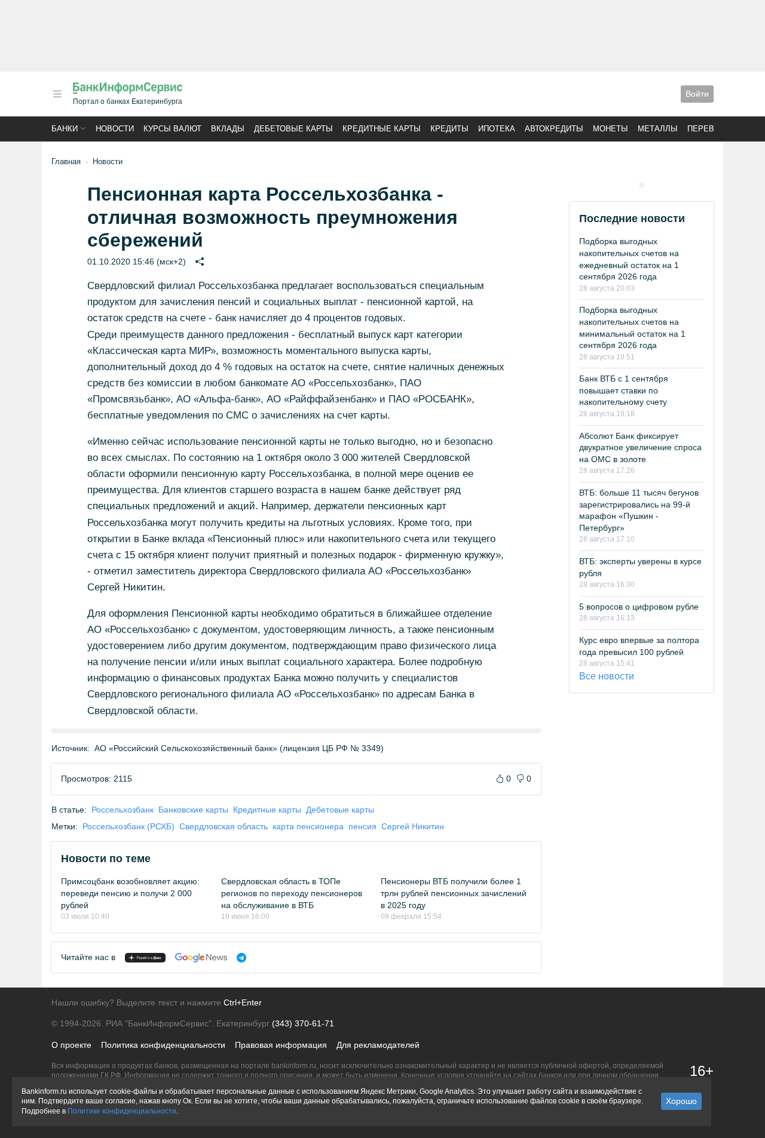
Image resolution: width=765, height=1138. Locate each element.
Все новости (606, 676)
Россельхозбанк (122, 809)
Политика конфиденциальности (163, 1045)
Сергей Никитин (412, 826)
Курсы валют (172, 128)
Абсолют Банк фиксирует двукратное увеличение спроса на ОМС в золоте (640, 447)
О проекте (71, 1045)
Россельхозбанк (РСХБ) (128, 826)
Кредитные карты (381, 128)
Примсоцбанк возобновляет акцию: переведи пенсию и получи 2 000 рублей (130, 892)
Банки (64, 128)
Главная (66, 161)
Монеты (610, 128)
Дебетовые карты (293, 128)
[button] (57, 94)
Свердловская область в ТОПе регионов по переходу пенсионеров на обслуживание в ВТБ (291, 892)
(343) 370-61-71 (303, 1023)
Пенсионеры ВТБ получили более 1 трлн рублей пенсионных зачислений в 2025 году (454, 892)
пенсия (362, 826)
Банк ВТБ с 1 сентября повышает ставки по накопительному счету (623, 390)
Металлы (658, 128)
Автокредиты (554, 128)
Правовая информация (281, 1045)
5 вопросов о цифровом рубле (639, 606)
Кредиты (449, 128)
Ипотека (496, 128)
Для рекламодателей (378, 1045)
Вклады (227, 128)
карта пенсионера (308, 826)
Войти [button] (697, 94)
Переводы (710, 128)
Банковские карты (193, 809)
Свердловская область (223, 826)
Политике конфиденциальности (122, 1111)
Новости (115, 128)
